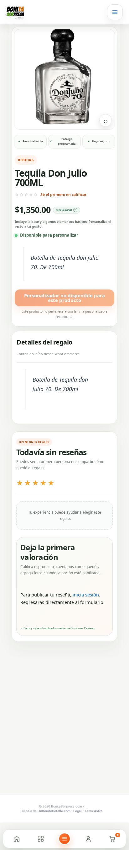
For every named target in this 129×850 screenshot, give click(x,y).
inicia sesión (86, 594)
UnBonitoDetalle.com (54, 811)
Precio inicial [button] (64, 210)
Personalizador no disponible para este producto (64, 297)
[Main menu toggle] (115, 12)
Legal (77, 811)
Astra (98, 811)
